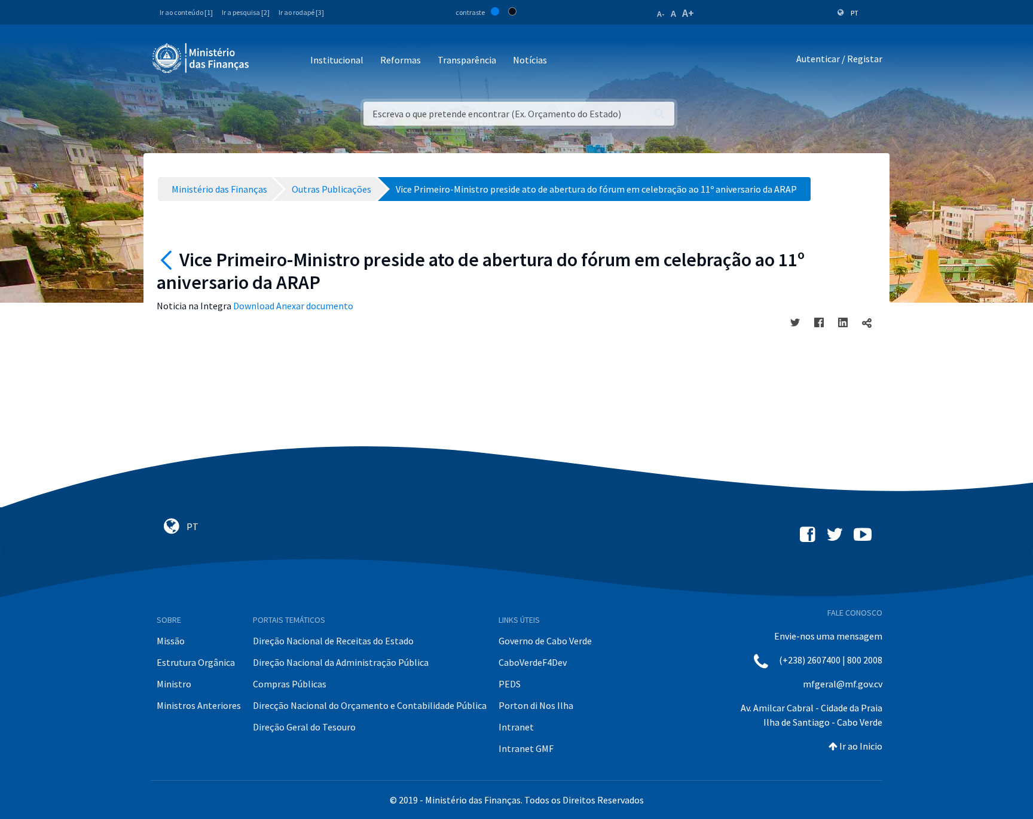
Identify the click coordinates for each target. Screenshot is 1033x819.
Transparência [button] (467, 60)
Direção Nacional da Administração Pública (341, 662)
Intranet (516, 727)
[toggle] (866, 322)
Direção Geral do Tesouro (304, 727)
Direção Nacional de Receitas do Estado (333, 641)
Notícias (530, 60)
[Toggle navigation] (268, 60)
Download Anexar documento (293, 306)
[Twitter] (795, 322)
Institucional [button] (336, 60)
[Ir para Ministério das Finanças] (201, 58)
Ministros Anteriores (199, 705)
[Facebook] (819, 322)
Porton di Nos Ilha (536, 705)
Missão (171, 641)
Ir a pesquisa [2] (246, 12)
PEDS (510, 684)
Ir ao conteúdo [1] (186, 12)
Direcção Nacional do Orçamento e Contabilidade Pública (370, 705)
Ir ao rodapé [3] (301, 12)
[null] (168, 260)
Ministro (174, 684)
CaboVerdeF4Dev (533, 662)
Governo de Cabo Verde (545, 641)
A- (661, 13)
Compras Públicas (289, 684)
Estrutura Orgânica (196, 662)
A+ (688, 13)
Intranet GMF (526, 748)
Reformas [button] (400, 60)
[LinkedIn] (842, 322)
